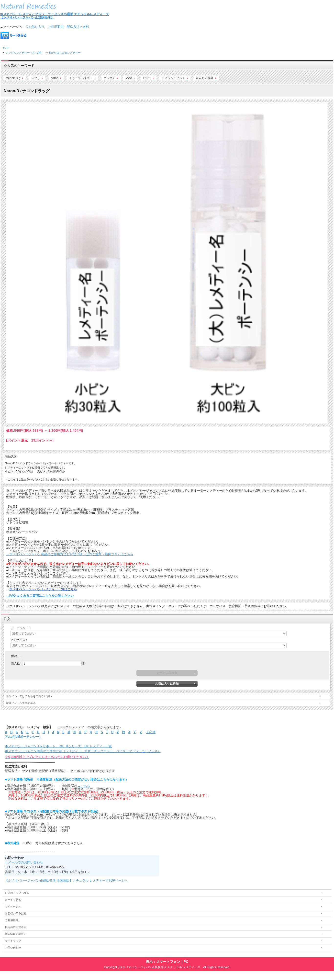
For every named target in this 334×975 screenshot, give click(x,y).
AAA (129, 77)
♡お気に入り (35, 27)
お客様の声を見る (15, 913)
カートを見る (13, 899)
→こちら (84, 786)
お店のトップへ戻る (17, 892)
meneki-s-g (13, 77)
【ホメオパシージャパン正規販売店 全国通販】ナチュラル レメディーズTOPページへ (66, 880)
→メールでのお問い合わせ (24, 862)
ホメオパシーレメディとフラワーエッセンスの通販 (37, 14)
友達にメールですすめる (21, 703)
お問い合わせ (13, 947)
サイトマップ (13, 940)
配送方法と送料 (78, 27)
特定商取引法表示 (15, 927)
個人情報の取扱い (15, 933)
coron (54, 77)
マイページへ (13, 906)
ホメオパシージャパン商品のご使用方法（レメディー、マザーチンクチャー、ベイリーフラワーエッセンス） (83, 751)
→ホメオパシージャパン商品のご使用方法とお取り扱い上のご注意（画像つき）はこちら (69, 554)
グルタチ (109, 77)
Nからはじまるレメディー (65, 52)
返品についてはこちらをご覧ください (29, 696)
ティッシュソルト (173, 77)
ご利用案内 (56, 27)
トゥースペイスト (81, 77)
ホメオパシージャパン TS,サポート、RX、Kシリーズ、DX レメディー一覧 (58, 746)
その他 (151, 732)
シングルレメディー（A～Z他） (25, 52)
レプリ (35, 77)
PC (186, 962)
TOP (5, 47)
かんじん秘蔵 (204, 77)
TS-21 (147, 77)
